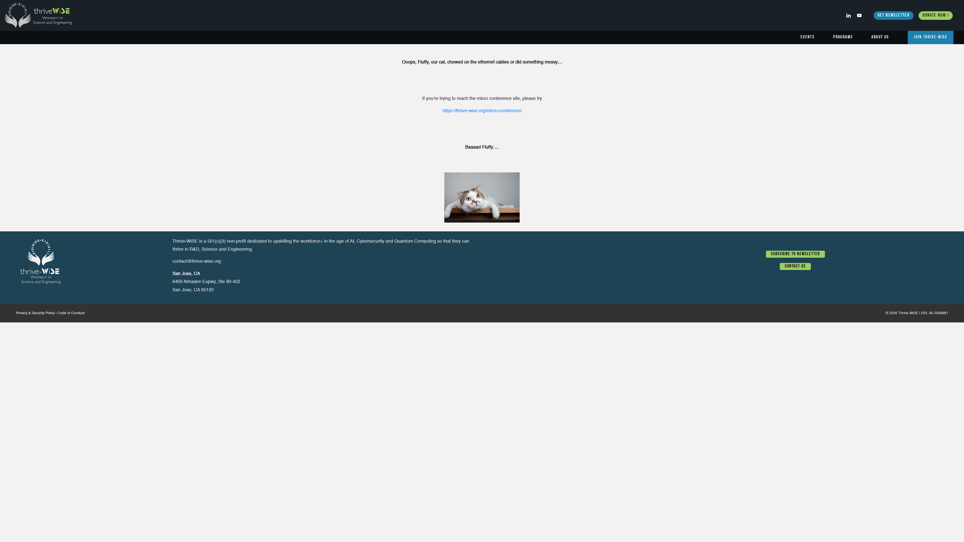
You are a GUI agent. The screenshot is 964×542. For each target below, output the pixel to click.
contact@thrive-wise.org (196, 261)
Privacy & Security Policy (35, 313)
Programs (843, 37)
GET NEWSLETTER (894, 15)
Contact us (795, 266)
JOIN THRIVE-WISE (930, 37)
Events (808, 37)
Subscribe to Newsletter (795, 254)
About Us (880, 37)
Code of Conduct (71, 313)
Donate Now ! (936, 15)
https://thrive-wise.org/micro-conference (482, 111)
